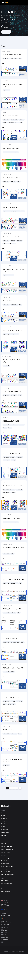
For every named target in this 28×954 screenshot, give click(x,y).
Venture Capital (14, 152)
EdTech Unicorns (5, 863)
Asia (20, 58)
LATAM (12, 334)
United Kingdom (14, 119)
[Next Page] (20, 788)
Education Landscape (6, 860)
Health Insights (4, 880)
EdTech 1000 (4, 869)
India (18, 181)
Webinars (3, 835)
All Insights (3, 815)
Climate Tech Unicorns (6, 846)
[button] (25, 2)
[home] (4, 2)
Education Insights (5, 858)
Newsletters (4, 821)
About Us (3, 812)
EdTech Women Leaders (7, 866)
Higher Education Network (7, 874)
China (9, 243)
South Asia (13, 181)
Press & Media (4, 823)
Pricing (3, 826)
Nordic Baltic (13, 395)
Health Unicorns (5, 886)
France (4, 122)
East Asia (13, 240)
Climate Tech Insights (6, 841)
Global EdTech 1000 (12, 122)
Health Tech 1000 (5, 891)
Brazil (17, 334)
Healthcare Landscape (6, 883)
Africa (22, 211)
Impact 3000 (6, 58)
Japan (4, 243)
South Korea (19, 240)
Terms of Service (5, 832)
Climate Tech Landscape (7, 843)
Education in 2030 (5, 871)
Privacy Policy (4, 829)
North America (6, 460)
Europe (20, 122)
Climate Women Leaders (7, 849)
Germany (21, 119)
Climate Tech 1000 (5, 852)
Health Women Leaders (7, 888)
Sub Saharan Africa (15, 211)
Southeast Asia (14, 58)
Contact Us (4, 818)
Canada (13, 460)
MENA (12, 275)
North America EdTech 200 (8, 457)
